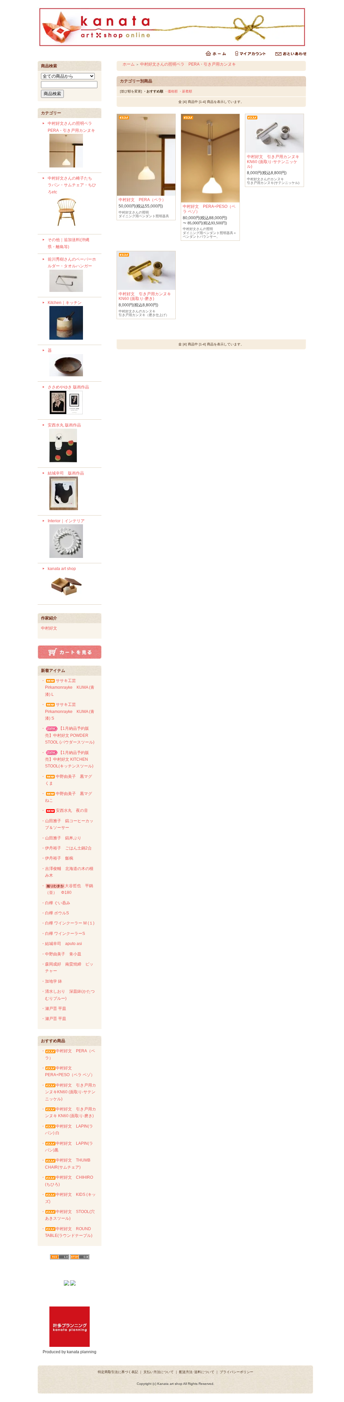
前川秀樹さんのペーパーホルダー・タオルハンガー (72, 262)
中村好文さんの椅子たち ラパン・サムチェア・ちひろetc (74, 185)
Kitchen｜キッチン (65, 302)
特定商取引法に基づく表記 (118, 1372)
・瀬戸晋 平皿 (53, 1008)
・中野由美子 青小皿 (61, 954)
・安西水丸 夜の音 (64, 810)
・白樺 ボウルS (55, 913)
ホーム (129, 64)
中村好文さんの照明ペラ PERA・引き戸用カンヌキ (72, 126)
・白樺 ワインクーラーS (63, 933)
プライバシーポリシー (236, 1372)
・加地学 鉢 (51, 981)
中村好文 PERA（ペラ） (142, 199)
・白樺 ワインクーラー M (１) (67, 923)
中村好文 (49, 628)
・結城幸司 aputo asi (61, 943)
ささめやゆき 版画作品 (68, 387)
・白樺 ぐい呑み (55, 903)
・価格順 (171, 91)
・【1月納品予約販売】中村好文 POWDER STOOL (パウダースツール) (67, 735)
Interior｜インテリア (66, 521)
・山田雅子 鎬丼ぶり (61, 838)
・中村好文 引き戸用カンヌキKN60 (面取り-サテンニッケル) (68, 1092)
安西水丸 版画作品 (64, 425)
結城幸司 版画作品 (66, 473)
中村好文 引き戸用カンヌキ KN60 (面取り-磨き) (145, 296)
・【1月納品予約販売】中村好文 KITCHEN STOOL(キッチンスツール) (67, 759)
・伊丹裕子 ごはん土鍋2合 (66, 848)
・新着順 (185, 91)
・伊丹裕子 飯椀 (57, 858)
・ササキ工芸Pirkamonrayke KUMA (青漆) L (67, 687)
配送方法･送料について (196, 1372)
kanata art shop (62, 568)
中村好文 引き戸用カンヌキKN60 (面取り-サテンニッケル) (273, 161)
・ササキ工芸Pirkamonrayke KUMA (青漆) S (67, 711)
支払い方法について (158, 1372)
